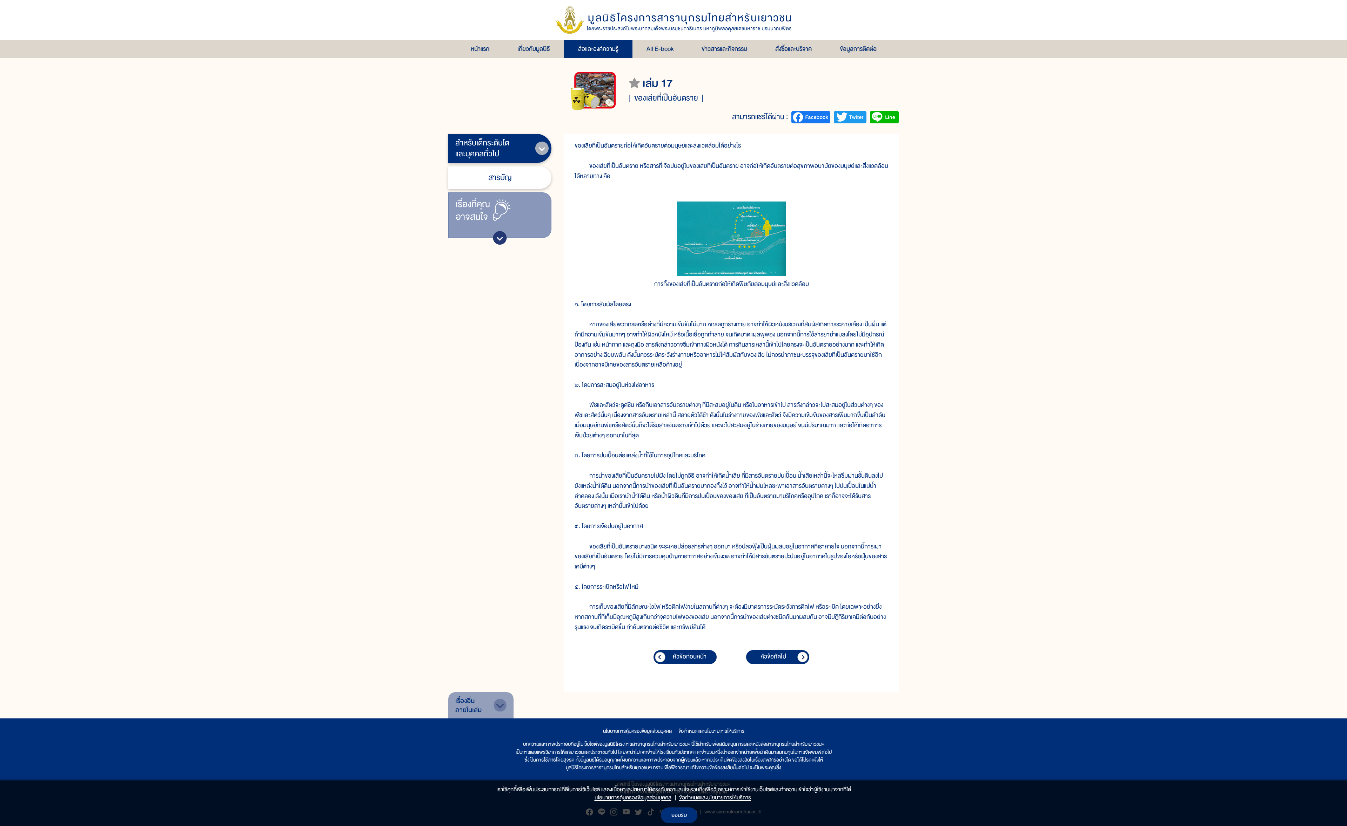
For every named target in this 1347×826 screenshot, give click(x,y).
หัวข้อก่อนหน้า (689, 656)
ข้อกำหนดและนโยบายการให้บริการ (711, 731)
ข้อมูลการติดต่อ (858, 49)
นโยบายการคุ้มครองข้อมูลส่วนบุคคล (637, 731)
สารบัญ (500, 177)
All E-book (660, 49)
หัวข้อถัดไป (773, 656)
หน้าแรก (480, 49)
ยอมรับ (679, 815)
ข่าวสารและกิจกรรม (724, 49)
